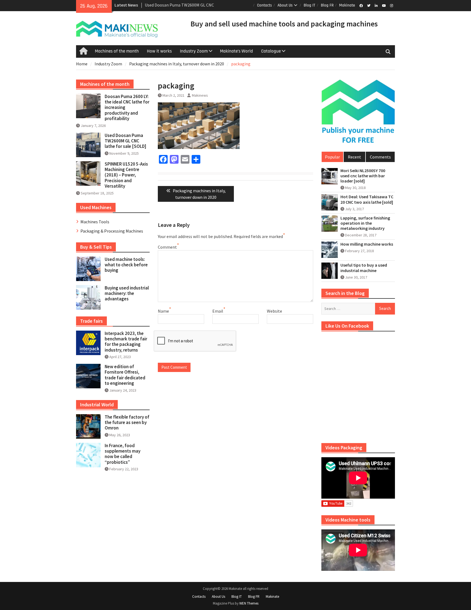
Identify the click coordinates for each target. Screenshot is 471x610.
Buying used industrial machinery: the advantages (127, 293)
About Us (285, 5)
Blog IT (309, 5)
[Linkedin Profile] (376, 5)
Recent (354, 157)
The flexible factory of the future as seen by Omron (127, 422)
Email (217, 311)
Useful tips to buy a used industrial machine (363, 268)
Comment (167, 247)
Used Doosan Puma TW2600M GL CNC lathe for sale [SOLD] (125, 141)
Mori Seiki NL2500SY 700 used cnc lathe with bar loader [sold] (362, 176)
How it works (159, 51)
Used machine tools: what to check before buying (126, 264)
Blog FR (327, 5)
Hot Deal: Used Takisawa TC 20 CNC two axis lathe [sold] (366, 199)
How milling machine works (366, 244)
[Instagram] (391, 5)
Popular (332, 157)
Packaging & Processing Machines (111, 231)
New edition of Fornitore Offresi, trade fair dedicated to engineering (125, 375)
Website (274, 311)
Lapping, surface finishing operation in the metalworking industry (365, 223)
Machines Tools (94, 221)
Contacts (264, 5)
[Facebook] (361, 5)
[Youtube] (384, 5)
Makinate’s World (236, 51)
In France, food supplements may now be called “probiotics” (122, 454)
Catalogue (271, 51)
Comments (380, 157)
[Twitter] (368, 5)
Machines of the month (117, 51)
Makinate (347, 5)
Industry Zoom (194, 51)
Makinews (200, 95)
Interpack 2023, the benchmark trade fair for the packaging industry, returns (126, 341)
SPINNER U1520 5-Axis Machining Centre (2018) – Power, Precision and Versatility (126, 175)
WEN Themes (248, 603)
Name (163, 311)
